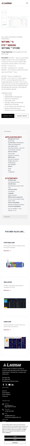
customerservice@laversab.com (13, 417)
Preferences (15, 442)
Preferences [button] (8, 432)
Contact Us (5, 396)
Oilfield (6, 37)
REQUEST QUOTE (7, 116)
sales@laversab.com (10, 415)
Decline (15, 439)
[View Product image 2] (4, 19)
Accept (15, 436)
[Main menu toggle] (27, 3)
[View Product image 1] (4, 13)
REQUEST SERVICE (22, 116)
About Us (4, 391)
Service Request (6, 394)
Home (2, 37)
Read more (6, 250)
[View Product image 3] (4, 25)
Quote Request (6, 392)
